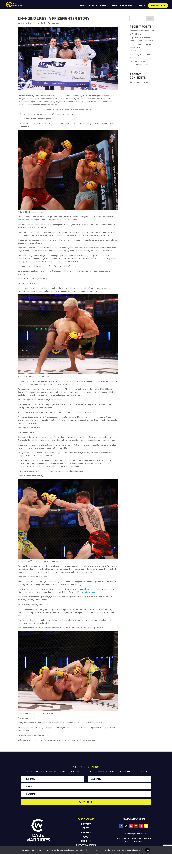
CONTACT (140, 6)
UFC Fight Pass (88, 592)
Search (150, 18)
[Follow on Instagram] (131, 826)
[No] (169, 850)
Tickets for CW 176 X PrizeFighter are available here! (68, 109)
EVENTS (93, 6)
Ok (148, 850)
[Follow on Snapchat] (146, 826)
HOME (83, 6)
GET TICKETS (158, 5)
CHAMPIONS (126, 6)
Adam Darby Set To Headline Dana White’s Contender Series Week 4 (141, 47)
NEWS (103, 6)
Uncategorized (53, 23)
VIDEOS (113, 6)
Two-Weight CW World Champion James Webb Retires (138, 64)
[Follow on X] (126, 826)
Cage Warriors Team (28, 23)
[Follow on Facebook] (121, 826)
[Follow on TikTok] (141, 826)
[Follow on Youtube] (136, 826)
